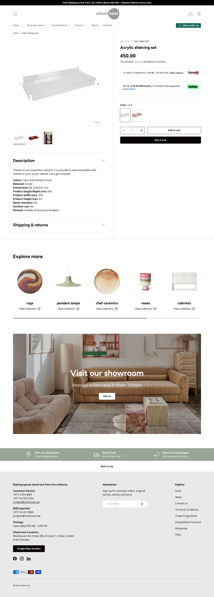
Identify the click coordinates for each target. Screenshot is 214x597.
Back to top (107, 466)
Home (15, 33)
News (178, 497)
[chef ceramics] (107, 281)
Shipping (137, 61)
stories (79, 25)
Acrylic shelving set (29, 33)
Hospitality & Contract (188, 522)
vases (145, 303)
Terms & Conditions (186, 509)
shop (16, 25)
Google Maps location (29, 548)
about (95, 25)
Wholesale (181, 528)
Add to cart (174, 130)
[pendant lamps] (68, 281)
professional (59, 25)
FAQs (178, 534)
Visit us (107, 396)
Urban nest (25, 585)
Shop (178, 491)
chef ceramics (107, 303)
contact (107, 25)
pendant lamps (68, 303)
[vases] (145, 281)
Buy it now (160, 139)
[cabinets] (184, 281)
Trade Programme (186, 516)
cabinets (184, 303)
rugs (29, 303)
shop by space (35, 25)
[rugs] (29, 281)
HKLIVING (125, 41)
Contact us (181, 503)
